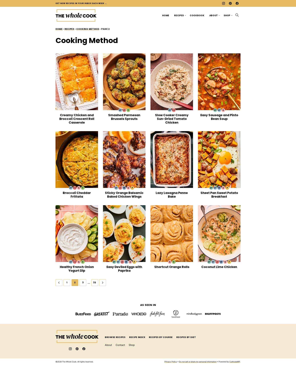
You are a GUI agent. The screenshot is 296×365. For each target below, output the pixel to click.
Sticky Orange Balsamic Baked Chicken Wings (124, 195)
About (213, 15)
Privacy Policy (170, 362)
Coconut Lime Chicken (219, 267)
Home (165, 15)
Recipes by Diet (186, 337)
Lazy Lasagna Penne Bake (172, 195)
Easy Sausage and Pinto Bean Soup (219, 117)
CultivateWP (234, 362)
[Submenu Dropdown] (185, 15)
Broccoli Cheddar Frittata (77, 195)
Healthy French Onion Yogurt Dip (77, 269)
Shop (227, 15)
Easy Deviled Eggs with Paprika (124, 269)
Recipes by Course (161, 337)
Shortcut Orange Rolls (171, 267)
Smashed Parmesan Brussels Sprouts (124, 117)
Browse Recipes (115, 337)
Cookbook (197, 15)
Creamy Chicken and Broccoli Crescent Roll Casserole (76, 119)
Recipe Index (137, 337)
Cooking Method (87, 29)
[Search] (237, 15)
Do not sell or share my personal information (198, 362)
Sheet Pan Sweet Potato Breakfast (219, 195)
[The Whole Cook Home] (76, 15)
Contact (120, 344)
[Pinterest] (230, 3)
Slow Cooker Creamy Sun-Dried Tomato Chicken (172, 119)
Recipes (179, 15)
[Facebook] (237, 3)
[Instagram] (223, 3)
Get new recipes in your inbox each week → (81, 3)
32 (94, 282)
